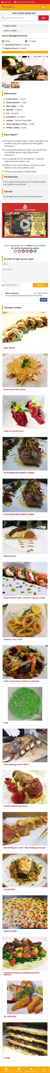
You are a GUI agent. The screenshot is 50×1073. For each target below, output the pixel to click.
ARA (43, 18)
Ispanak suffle (10, 931)
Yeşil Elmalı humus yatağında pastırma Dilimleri (21, 974)
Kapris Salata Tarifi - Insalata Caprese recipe (24, 598)
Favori (26, 52)
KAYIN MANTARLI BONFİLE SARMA (19, 473)
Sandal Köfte (10, 889)
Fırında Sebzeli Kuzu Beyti (15, 806)
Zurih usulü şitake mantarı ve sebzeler (21, 681)
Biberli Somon (10, 556)
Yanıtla (44, 300)
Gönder (40, 285)
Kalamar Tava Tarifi (13, 639)
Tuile (6, 723)
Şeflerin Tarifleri (10, 30)
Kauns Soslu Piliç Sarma (14, 389)
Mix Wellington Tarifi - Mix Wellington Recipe (24, 848)
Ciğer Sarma (9, 348)
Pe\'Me (7, 1058)
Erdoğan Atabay (9, 26)
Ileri (44, 68)
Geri (6, 68)
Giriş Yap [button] (7, 2)
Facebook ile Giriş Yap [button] (25, 2)
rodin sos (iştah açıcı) (13, 431)
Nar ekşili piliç (10, 1016)
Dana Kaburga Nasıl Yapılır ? (16, 764)
